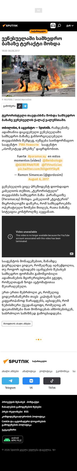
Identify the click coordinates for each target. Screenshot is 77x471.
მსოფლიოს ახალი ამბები (17, 323)
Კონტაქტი (33, 402)
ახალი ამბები (10, 371)
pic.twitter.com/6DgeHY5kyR (38, 169)
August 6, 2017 (38, 179)
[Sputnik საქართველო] (11, 27)
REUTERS (8, 99)
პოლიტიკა (45, 371)
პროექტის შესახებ (13, 402)
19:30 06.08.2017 (11, 50)
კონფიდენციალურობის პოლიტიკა (23, 416)
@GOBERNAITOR (27, 165)
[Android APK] (13, 440)
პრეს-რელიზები (12, 411)
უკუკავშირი (9, 429)
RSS (26, 411)
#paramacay (37, 156)
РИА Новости (29, 145)
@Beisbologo (52, 160)
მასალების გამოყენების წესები (21, 406)
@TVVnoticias (52, 165)
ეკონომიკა (62, 371)
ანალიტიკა (29, 371)
